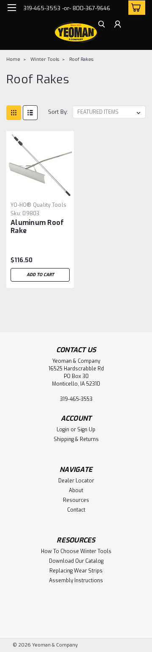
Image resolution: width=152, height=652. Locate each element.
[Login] (117, 25)
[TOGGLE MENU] (11, 7)
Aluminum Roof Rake (37, 227)
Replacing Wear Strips (76, 570)
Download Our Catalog (76, 561)
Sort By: (58, 111)
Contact (76, 510)
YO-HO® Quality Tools (38, 205)
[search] (101, 25)
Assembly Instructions (76, 580)
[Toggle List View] (30, 112)
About (76, 490)
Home (13, 59)
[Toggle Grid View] (13, 112)
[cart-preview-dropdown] (135, 7)
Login (63, 429)
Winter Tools (44, 59)
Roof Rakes (81, 59)
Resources (76, 500)
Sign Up (86, 429)
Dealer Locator (76, 480)
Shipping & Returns (76, 439)
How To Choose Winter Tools (76, 551)
